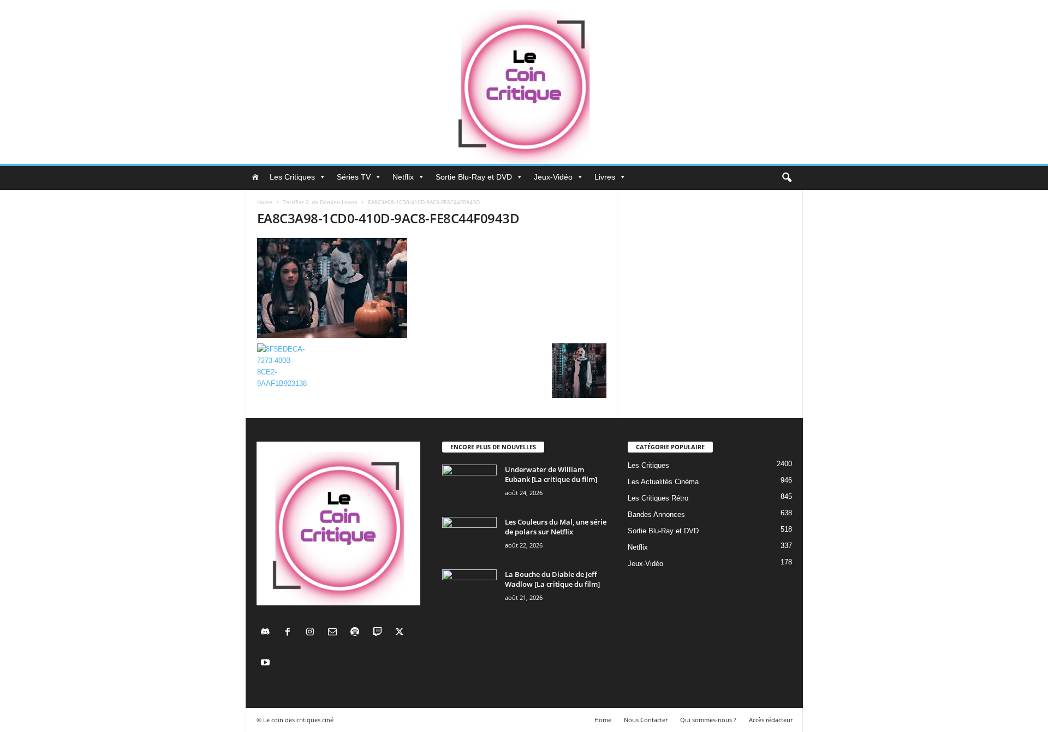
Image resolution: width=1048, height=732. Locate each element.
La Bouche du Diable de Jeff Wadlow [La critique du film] (552, 579)
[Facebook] (290, 633)
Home (264, 202)
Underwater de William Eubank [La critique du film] (551, 474)
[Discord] (268, 633)
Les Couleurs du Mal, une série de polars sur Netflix (555, 527)
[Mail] (335, 633)
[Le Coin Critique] (524, 82)
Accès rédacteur (771, 720)
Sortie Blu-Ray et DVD (474, 176)
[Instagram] (312, 633)
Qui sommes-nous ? (708, 720)
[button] (787, 178)
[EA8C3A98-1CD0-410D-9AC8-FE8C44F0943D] (431, 288)
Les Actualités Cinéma (663, 482)
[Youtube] (267, 663)
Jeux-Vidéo (553, 176)
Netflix (403, 176)
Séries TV (354, 176)
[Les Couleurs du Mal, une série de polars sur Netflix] (469, 537)
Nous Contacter (646, 720)
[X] (401, 633)
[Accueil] (255, 177)
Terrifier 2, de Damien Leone (320, 202)
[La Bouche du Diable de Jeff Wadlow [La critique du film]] (469, 589)
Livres (604, 176)
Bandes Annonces (656, 514)
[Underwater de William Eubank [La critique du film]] (469, 485)
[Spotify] (357, 633)
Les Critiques (292, 176)
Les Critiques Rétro (658, 498)
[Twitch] (379, 633)
